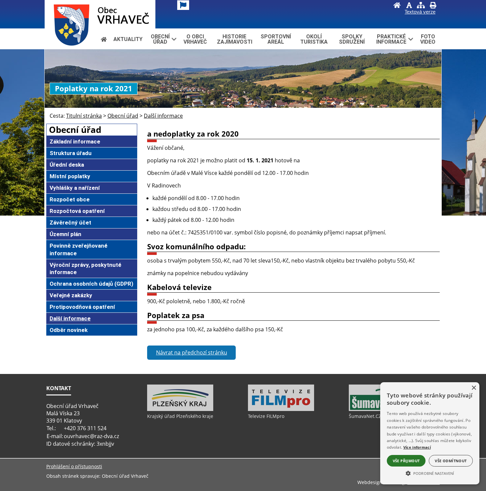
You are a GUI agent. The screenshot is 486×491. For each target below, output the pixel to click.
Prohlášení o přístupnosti (74, 466)
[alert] (429, 433)
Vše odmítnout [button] (450, 460)
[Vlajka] (183, 5)
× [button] (473, 388)
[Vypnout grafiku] (409, 6)
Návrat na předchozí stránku (191, 352)
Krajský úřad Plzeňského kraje (180, 416)
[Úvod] (397, 6)
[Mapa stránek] (421, 6)
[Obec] (100, 14)
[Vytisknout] (433, 6)
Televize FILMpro (266, 416)
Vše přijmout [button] (406, 460)
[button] (430, 473)
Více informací (417, 447)
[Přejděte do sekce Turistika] (104, 39)
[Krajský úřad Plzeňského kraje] (180, 409)
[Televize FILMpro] (281, 409)
